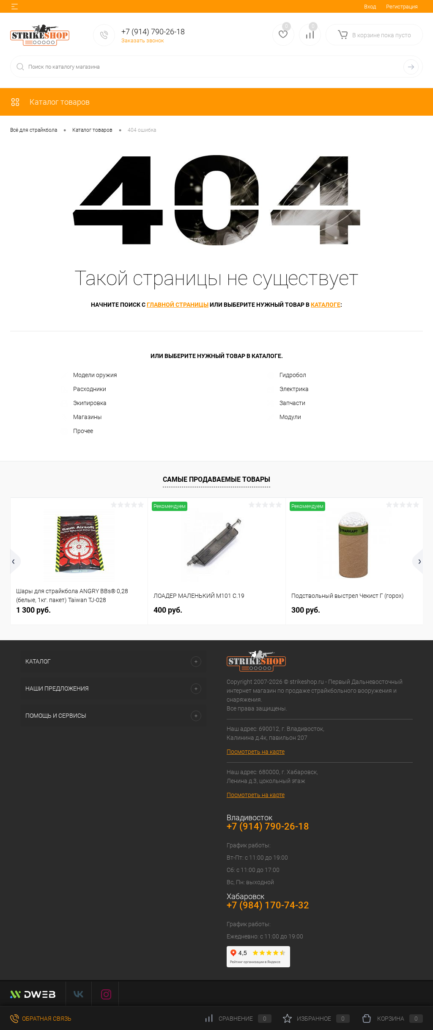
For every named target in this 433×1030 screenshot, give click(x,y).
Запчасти (292, 403)
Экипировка (90, 403)
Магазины (87, 417)
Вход (370, 6)
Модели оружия (95, 375)
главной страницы (177, 304)
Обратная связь (46, 1018)
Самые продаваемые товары (216, 479)
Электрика (294, 389)
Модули (290, 417)
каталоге (325, 304)
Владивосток (249, 817)
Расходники (89, 389)
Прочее (83, 431)
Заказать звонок (142, 40)
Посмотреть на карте (256, 751)
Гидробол (293, 375)
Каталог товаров (59, 101)
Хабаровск (245, 896)
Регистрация (402, 6)
